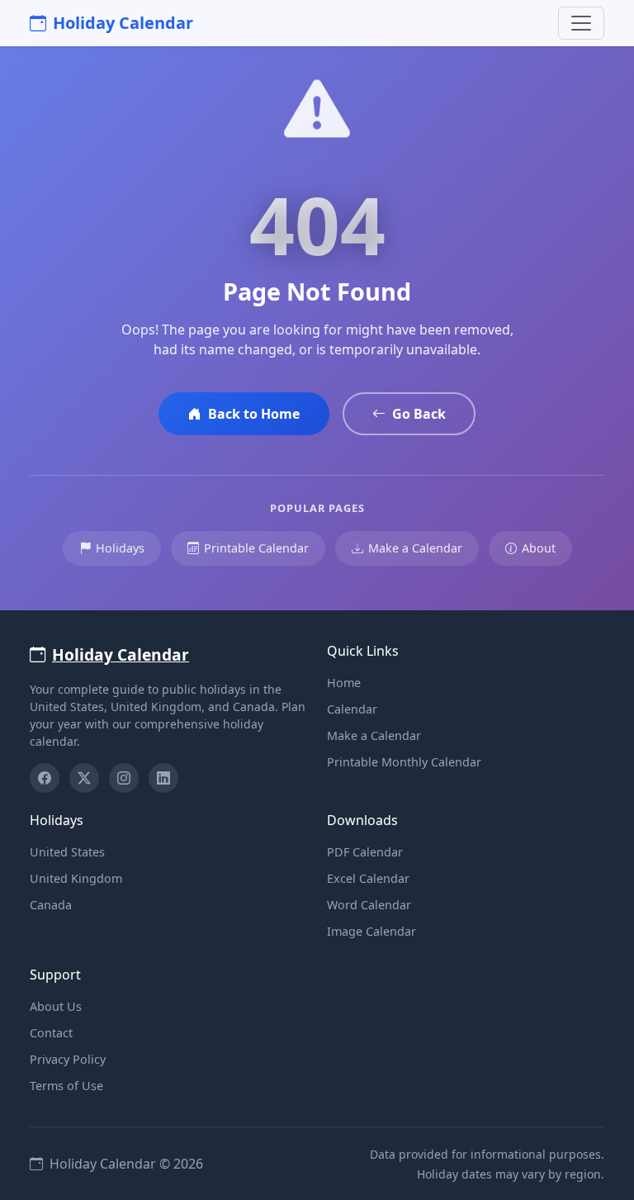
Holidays (120, 548)
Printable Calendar (256, 548)
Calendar (352, 709)
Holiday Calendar (123, 23)
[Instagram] (124, 778)
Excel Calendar (368, 878)
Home (344, 682)
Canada (51, 905)
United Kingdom (76, 878)
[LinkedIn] (163, 778)
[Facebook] (44, 778)
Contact (51, 1033)
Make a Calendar (415, 548)
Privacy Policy (68, 1059)
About (539, 548)
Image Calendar (371, 931)
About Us (56, 1006)
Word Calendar (369, 905)
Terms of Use (66, 1085)
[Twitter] (84, 778)
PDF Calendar (365, 852)
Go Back (419, 414)
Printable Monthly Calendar (404, 762)
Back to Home (254, 414)
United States (67, 852)
